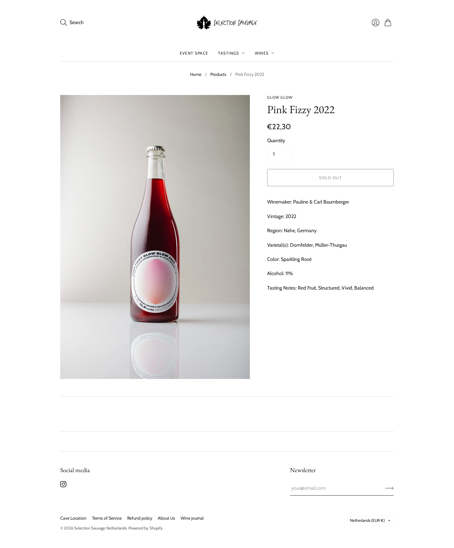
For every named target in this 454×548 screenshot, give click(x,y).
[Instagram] (63, 485)
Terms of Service (107, 518)
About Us (166, 518)
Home (195, 74)
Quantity (276, 140)
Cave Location (73, 518)
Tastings (228, 53)
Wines (262, 53)
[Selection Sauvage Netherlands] (227, 22)
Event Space (194, 53)
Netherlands (367, 520)
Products (218, 74)
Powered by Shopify (145, 527)
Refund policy (139, 518)
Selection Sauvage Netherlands (100, 527)
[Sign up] (389, 488)
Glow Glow (279, 97)
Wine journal (192, 518)
